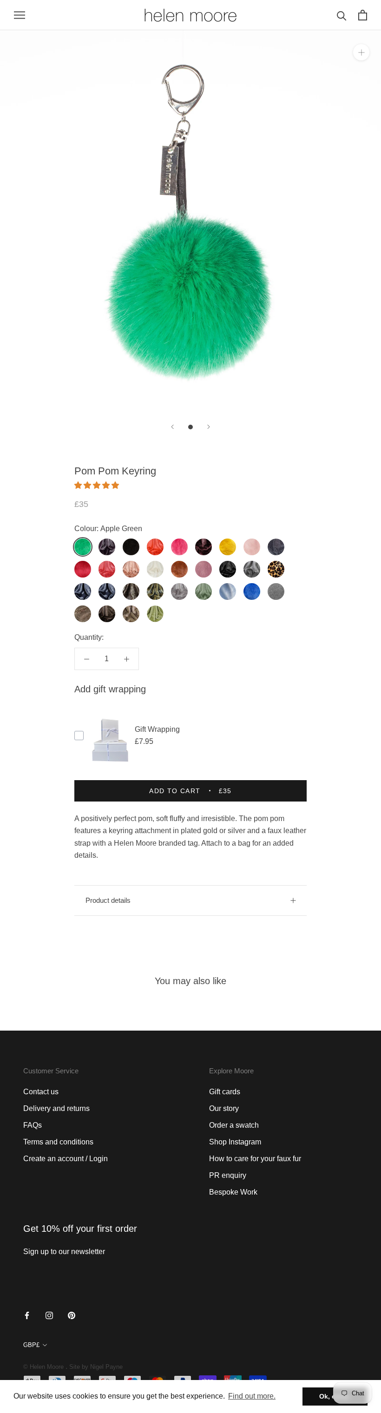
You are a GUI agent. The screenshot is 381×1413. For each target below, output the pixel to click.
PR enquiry (227, 1175)
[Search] (342, 15)
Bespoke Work (233, 1192)
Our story (224, 1108)
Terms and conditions (58, 1142)
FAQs (32, 1125)
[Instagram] (49, 1315)
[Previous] (172, 427)
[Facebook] (27, 1315)
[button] (97, 485)
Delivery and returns (56, 1108)
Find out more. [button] (252, 1396)
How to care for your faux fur (255, 1159)
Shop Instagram (235, 1142)
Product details (108, 900)
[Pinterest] (71, 1315)
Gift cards (224, 1092)
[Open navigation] (19, 15)
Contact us (41, 1092)
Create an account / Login (65, 1159)
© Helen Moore (43, 1366)
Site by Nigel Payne (96, 1366)
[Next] (208, 427)
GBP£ (31, 1344)
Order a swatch (234, 1125)
